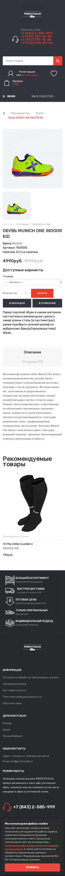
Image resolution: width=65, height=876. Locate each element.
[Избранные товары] (54, 73)
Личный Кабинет (13, 736)
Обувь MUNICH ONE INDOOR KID (25, 117)
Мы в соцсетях (42, 96)
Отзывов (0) (32, 362)
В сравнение (47, 303)
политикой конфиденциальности (24, 845)
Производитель (20, 113)
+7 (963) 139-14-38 (35, 40)
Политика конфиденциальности (22, 696)
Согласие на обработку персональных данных (31, 677)
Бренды (7, 723)
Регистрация (27, 71)
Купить (42, 293)
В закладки (17, 303)
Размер (8, 276)
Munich (40, 113)
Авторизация (29, 75)
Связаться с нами (30, 30)
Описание (32, 352)
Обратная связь (12, 703)
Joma (25, 536)
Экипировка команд (14, 683)
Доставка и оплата (14, 690)
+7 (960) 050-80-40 (36, 43)
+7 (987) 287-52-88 (36, 36)
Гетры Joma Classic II (18, 544)
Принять (32, 867)
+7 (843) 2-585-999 (36, 33)
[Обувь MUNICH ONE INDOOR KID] (17, 205)
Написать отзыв (41, 224)
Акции (6, 729)
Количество (10, 293)
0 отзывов (23, 224)
